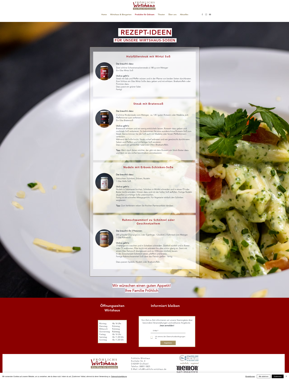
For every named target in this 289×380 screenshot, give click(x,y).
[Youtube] (210, 14)
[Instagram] (206, 14)
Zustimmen (278, 376)
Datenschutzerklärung (119, 376)
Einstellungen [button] (250, 376)
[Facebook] (202, 14)
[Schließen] (286, 376)
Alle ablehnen (263, 376)
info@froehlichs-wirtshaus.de (152, 369)
